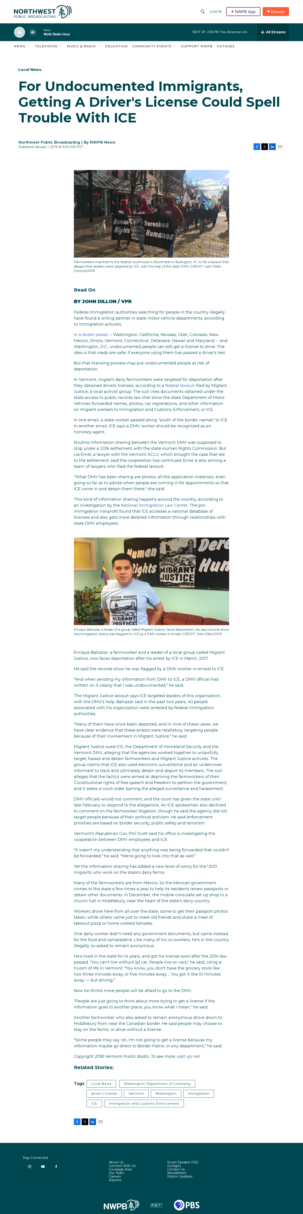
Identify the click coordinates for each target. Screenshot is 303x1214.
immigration (198, 1094)
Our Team (116, 1173)
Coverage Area (120, 1169)
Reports (115, 1180)
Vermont (136, 1094)
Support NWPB (196, 46)
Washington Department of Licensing (157, 1084)
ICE (94, 1104)
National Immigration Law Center (154, 505)
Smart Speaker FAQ (182, 1162)
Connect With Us (122, 1166)
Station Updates (179, 1176)
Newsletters (176, 1173)
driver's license (104, 1094)
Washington (166, 1094)
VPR (126, 301)
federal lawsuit (180, 385)
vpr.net (193, 1056)
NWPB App (245, 11)
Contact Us (176, 1169)
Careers (115, 1176)
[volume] (33, 32)
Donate (278, 11)
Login (216, 12)
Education (116, 46)
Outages (226, 46)
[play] (19, 32)
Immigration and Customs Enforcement (144, 1104)
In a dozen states (91, 334)
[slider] (40, 32)
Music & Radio (81, 46)
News (19, 46)
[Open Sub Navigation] (28, 46)
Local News (29, 69)
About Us (116, 1162)
